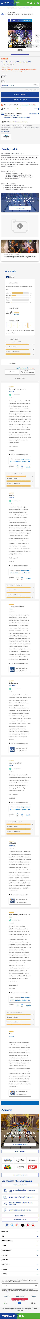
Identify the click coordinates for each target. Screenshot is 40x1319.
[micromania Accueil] (12, 3)
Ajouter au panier (21, 94)
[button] (20, 1231)
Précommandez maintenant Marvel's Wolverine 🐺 (19, 8)
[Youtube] (33, 1225)
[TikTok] (23, 1225)
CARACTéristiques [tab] (17, 154)
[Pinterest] (28, 1225)
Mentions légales (26, 1308)
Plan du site (19, 1310)
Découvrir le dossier (21, 1145)
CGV (3, 1308)
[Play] (20, 226)
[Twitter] (12, 1225)
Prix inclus (32, 90)
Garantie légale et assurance (13, 1308)
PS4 (4, 77)
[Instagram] (17, 1225)
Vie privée (34, 1308)
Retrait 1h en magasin (20, 100)
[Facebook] (7, 1225)
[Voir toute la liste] (28, 3)
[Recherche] (34, 3)
